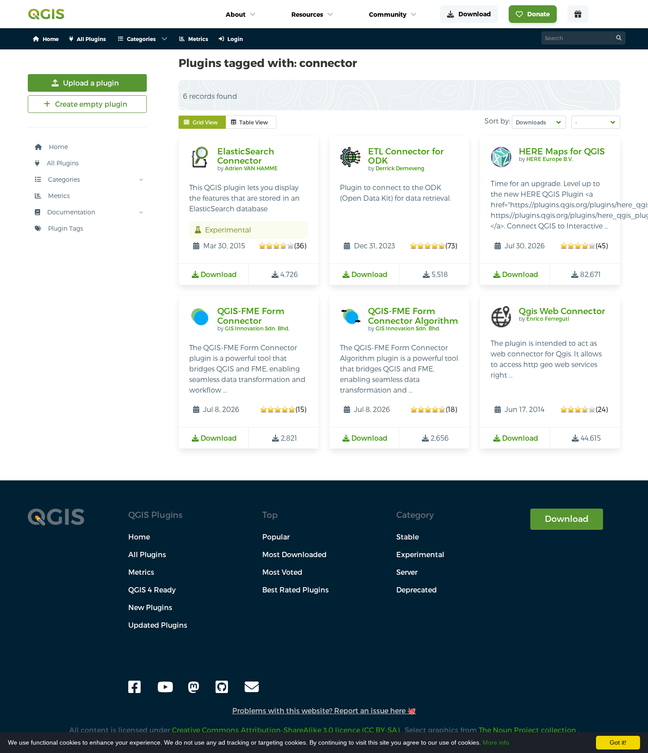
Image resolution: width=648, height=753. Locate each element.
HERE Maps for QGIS (562, 151)
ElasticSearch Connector (245, 156)
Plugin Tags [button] (64, 228)
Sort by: (497, 120)
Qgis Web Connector (562, 311)
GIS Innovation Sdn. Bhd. (257, 328)
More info (496, 742)
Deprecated (416, 589)
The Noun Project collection (528, 730)
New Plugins (150, 607)
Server (406, 572)
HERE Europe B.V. (549, 159)
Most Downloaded (294, 554)
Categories (63, 179)
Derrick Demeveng (400, 168)
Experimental (420, 554)
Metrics (58, 195)
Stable (407, 536)
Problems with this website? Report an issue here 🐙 (324, 710)
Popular (276, 536)
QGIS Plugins (155, 514)
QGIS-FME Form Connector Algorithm (413, 316)
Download (566, 518)
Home (57, 146)
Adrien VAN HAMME (251, 168)
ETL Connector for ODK (406, 156)
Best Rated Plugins (295, 589)
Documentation (70, 212)
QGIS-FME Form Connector (250, 316)
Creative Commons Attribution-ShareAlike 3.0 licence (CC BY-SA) (287, 730)
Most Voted (282, 572)
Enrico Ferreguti (547, 318)
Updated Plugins (157, 625)
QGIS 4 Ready (152, 589)
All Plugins (61, 163)
